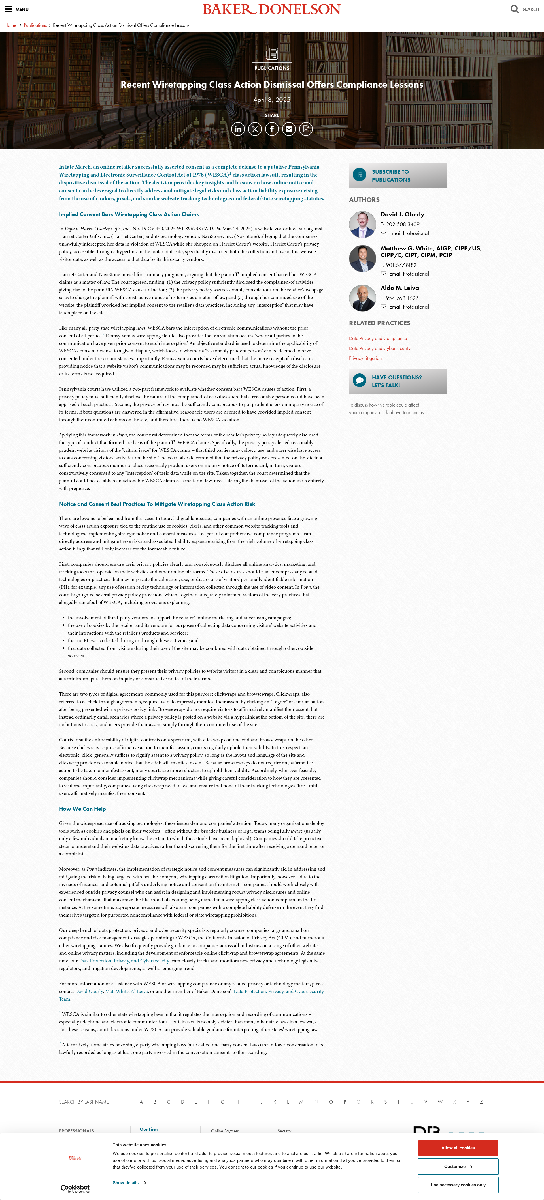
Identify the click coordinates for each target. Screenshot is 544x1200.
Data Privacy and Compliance (378, 338)
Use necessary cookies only (458, 1184)
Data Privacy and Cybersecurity (380, 348)
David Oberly (89, 991)
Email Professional (407, 232)
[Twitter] (255, 129)
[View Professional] (362, 224)
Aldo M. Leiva (400, 288)
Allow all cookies (458, 1147)
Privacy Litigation (365, 358)
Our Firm (149, 1129)
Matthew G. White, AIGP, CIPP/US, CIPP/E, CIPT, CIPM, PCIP (431, 252)
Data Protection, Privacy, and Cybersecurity (124, 960)
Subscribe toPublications (391, 175)
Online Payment (225, 1131)
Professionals (76, 1131)
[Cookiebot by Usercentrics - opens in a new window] (75, 1189)
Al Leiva (139, 991)
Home (10, 25)
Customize (455, 1166)
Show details (126, 1182)
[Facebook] (272, 129)
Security (284, 1131)
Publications (35, 25)
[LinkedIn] (238, 129)
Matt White (117, 991)
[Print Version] (306, 129)
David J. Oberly (402, 214)
